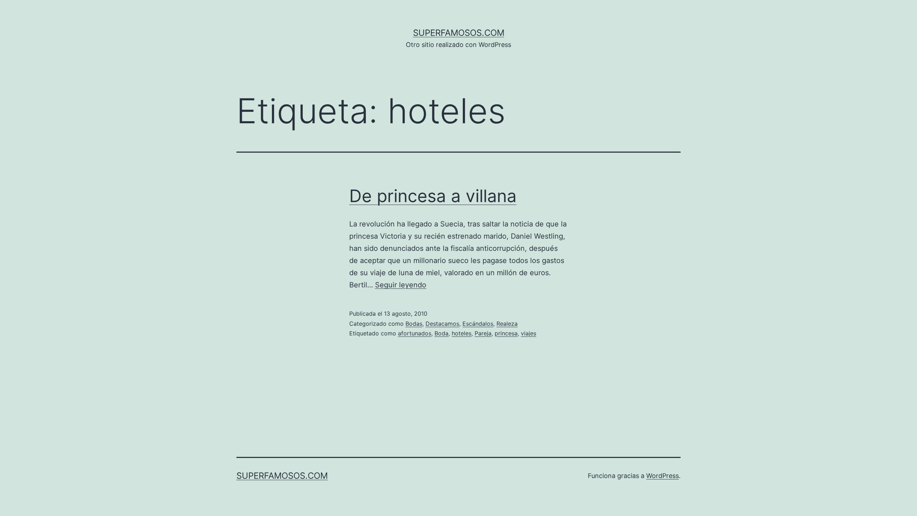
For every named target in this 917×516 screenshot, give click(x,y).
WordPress (662, 475)
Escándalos (477, 323)
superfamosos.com (458, 33)
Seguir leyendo (400, 285)
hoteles (461, 333)
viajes (528, 333)
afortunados (414, 333)
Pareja (483, 333)
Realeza (507, 323)
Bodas (413, 323)
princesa (506, 333)
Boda (441, 333)
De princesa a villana (433, 195)
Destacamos (442, 323)
